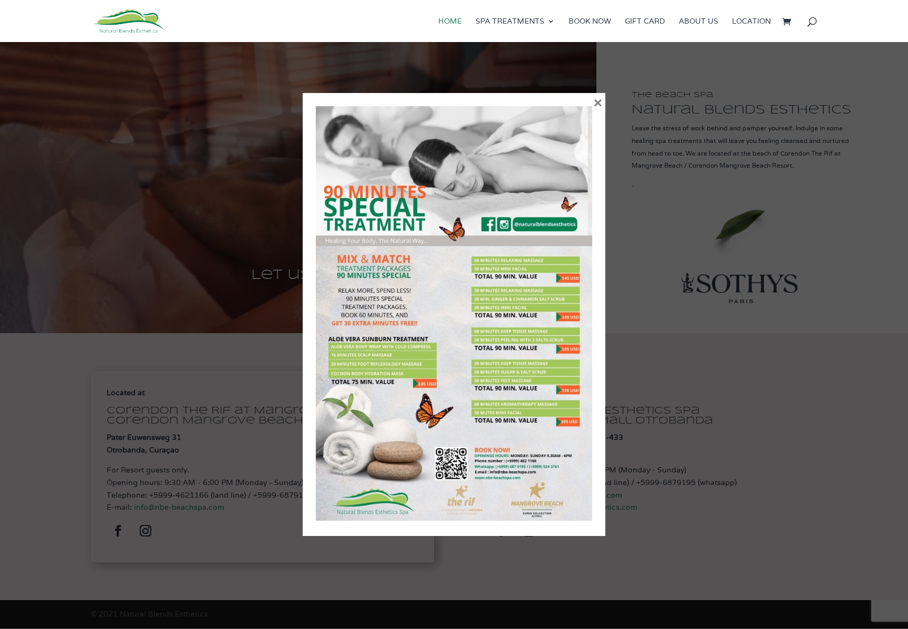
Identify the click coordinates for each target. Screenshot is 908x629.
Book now (590, 21)
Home (450, 21)
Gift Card (645, 21)
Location (751, 21)
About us (698, 21)
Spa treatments (510, 21)
